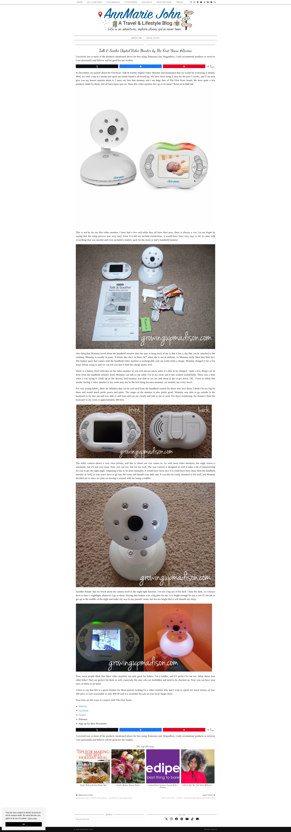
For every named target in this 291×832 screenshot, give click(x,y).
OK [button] (24, 824)
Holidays (147, 2)
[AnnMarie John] (145, 17)
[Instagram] (194, 2)
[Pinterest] (198, 2)
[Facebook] (208, 2)
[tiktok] (192, 819)
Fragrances (113, 2)
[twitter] (166, 819)
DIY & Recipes (94, 2)
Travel (180, 2)
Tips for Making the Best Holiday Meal (93, 785)
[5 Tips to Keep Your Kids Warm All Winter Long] (197, 766)
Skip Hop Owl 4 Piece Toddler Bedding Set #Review (188, 796)
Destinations (164, 2)
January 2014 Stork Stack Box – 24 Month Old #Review (104, 796)
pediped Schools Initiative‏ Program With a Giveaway (163, 786)
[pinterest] (181, 819)
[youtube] (187, 819)
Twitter (82, 714)
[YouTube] (201, 2)
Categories (131, 2)
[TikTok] (205, 2)
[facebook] (176, 819)
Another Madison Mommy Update (128, 785)
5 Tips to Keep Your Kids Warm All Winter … (197, 785)
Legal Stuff (153, 38)
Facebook (83, 710)
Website (83, 706)
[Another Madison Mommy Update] (128, 766)
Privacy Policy (210, 829)
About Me (136, 38)
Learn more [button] (32, 818)
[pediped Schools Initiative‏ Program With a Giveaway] (163, 766)
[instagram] (171, 819)
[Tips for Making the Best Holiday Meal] (93, 766)
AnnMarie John (86, 829)
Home (80, 2)
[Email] (211, 2)
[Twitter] (191, 2)
